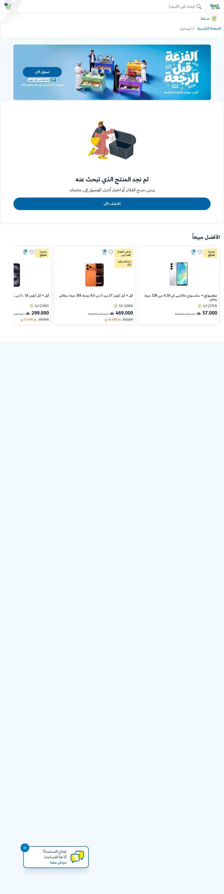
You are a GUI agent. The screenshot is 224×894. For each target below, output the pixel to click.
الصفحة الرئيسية (209, 28)
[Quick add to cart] (169, 252)
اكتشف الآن (112, 204)
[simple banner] (215, 6)
